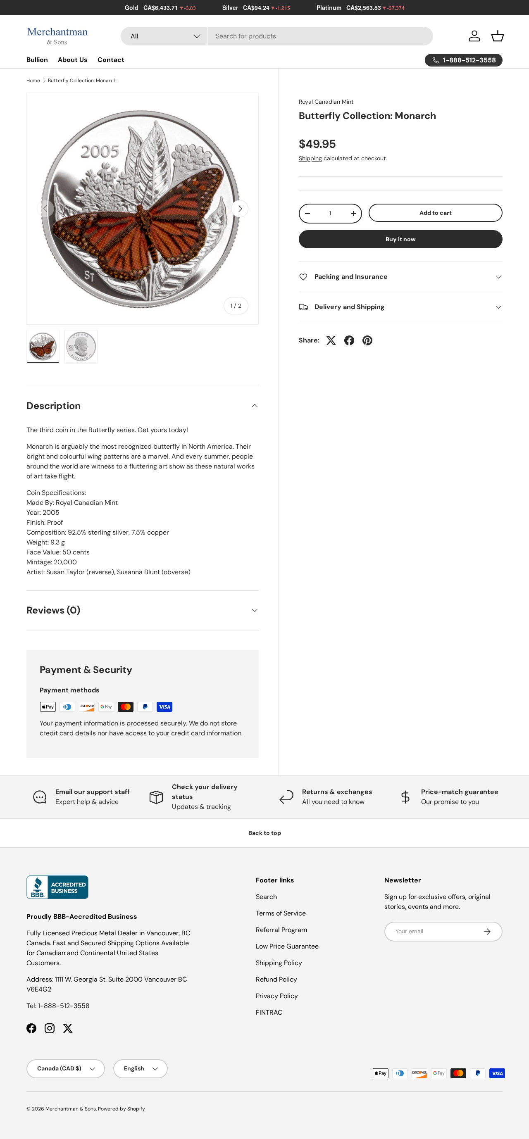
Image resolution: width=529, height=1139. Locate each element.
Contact (111, 59)
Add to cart (435, 212)
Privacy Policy (277, 996)
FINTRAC (269, 1012)
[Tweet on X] (331, 340)
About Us (73, 59)
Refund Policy (276, 979)
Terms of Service (281, 913)
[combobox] (277, 36)
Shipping (310, 158)
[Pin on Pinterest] (367, 340)
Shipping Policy (279, 962)
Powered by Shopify (121, 1109)
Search (266, 896)
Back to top (264, 833)
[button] (497, 36)
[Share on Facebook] (349, 340)
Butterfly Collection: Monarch (82, 80)
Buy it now (401, 239)
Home (33, 80)
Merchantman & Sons (70, 1109)
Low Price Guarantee (287, 946)
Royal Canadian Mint (326, 101)
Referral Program (281, 929)
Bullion (37, 59)
